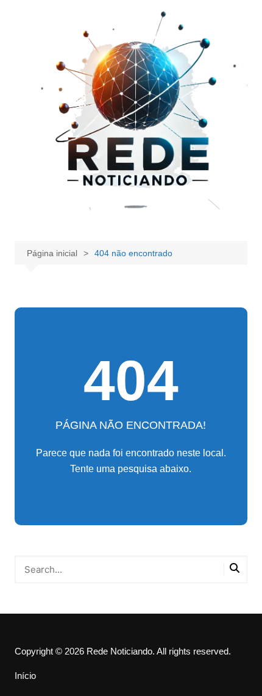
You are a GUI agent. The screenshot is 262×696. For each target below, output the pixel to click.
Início (25, 676)
